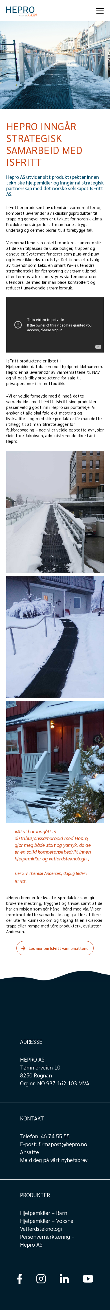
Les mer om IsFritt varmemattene (59, 948)
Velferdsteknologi (41, 1228)
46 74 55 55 (55, 1136)
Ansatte (29, 1152)
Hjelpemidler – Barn (43, 1212)
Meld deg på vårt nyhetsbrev (53, 1159)
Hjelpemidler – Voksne (46, 1220)
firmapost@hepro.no (62, 1144)
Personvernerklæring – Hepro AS (47, 1240)
